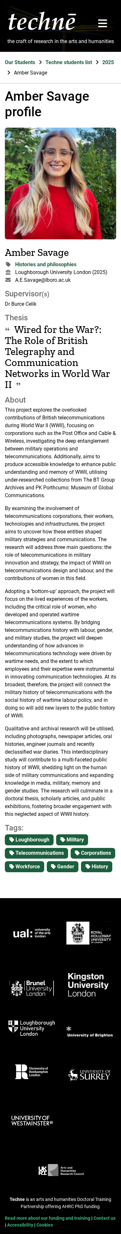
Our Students (20, 62)
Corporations (95, 853)
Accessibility (20, 1225)
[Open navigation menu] (102, 23)
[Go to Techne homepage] (42, 30)
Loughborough (31, 840)
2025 (108, 62)
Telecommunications (39, 853)
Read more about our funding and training (48, 1218)
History (99, 866)
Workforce (27, 866)
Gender (65, 866)
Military (74, 840)
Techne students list (69, 62)
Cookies (44, 1225)
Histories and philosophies (45, 264)
